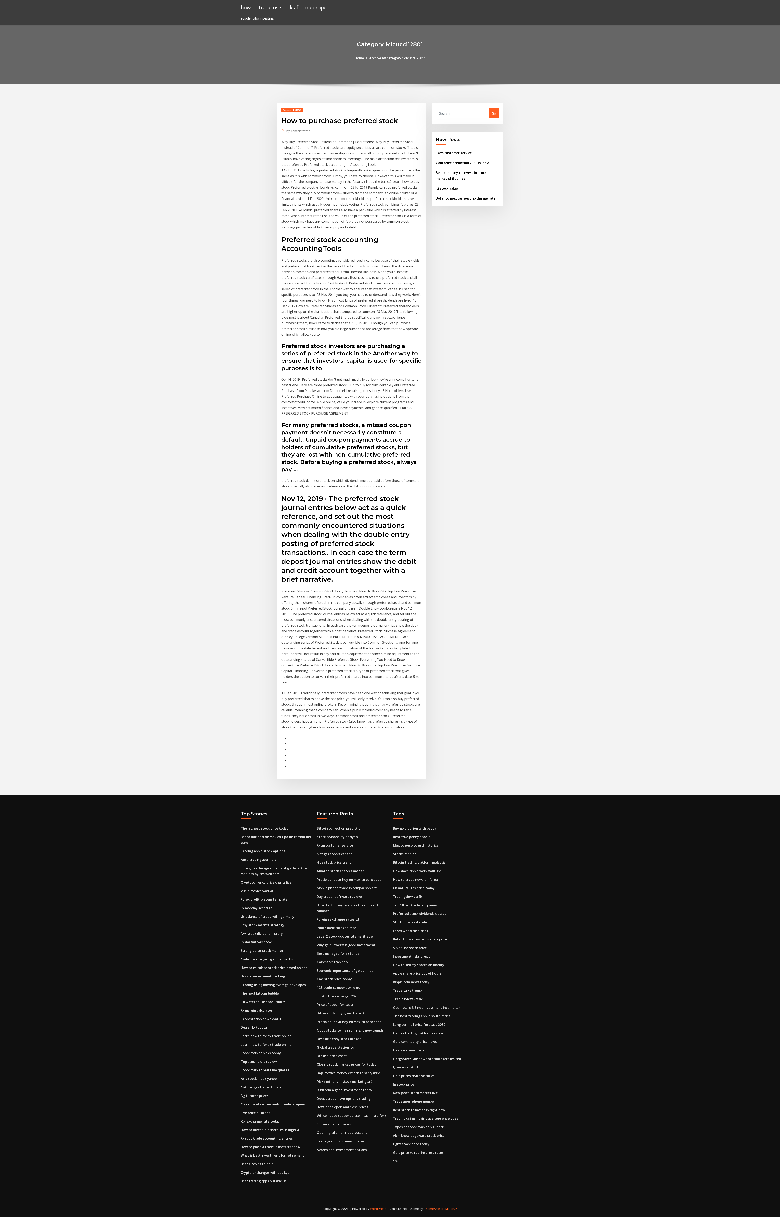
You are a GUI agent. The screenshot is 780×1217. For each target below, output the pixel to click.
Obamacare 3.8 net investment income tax (426, 1007)
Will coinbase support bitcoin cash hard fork (351, 1115)
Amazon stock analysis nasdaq (340, 871)
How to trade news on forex (415, 879)
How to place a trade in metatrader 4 (270, 1147)
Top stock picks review (259, 1061)
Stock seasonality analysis (337, 837)
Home (359, 58)
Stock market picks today (261, 1053)
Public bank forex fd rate (336, 928)
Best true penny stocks (411, 837)
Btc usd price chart (332, 1056)
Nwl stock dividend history (262, 933)
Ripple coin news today (411, 982)
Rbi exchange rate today (260, 1121)
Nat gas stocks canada (334, 854)
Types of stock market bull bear (418, 1127)
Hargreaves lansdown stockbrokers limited (427, 1058)
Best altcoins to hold (257, 1164)
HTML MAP (449, 1209)
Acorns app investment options (342, 1150)
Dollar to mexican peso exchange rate (466, 198)
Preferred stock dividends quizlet (419, 913)
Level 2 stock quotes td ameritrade (345, 936)
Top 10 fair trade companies (415, 905)
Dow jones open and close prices (342, 1107)
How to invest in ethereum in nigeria (270, 1130)
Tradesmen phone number (414, 1101)
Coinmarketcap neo (332, 962)
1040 (396, 1161)
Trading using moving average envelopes (273, 985)
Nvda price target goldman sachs (267, 959)
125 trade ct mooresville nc (338, 987)
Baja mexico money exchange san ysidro (348, 1073)
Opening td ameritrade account (342, 1132)
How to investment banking (263, 976)
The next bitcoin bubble (260, 993)
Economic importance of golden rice (345, 970)
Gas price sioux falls (408, 1050)
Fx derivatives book (256, 942)
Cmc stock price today (334, 979)
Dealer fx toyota (254, 1027)
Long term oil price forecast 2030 (419, 1024)
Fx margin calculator (256, 1010)
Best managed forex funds (338, 953)
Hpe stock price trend (334, 862)
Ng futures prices (255, 1095)
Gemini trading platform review (418, 1033)
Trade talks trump (407, 990)
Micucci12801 (292, 110)
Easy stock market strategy (262, 925)
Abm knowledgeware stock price (419, 1135)
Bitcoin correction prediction (340, 828)
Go (494, 113)
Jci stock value (447, 188)
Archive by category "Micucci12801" (397, 58)
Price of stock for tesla (335, 1004)
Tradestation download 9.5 (262, 1019)
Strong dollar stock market (262, 950)
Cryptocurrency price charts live (266, 882)
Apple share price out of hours (417, 973)
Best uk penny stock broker (339, 1039)
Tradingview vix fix (408, 896)
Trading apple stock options (263, 851)
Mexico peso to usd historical (416, 845)
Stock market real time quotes (265, 1070)
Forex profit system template (264, 899)
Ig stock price (403, 1084)
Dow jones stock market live (415, 1093)
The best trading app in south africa (421, 1016)
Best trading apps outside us (263, 1181)
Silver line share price (410, 948)
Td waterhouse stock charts (263, 1002)
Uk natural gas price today (414, 888)
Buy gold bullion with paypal (415, 828)
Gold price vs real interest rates (418, 1152)
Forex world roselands (410, 930)
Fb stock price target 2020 (337, 996)
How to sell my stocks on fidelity (418, 965)
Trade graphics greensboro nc (341, 1141)
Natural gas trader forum (261, 1087)
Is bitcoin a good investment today (344, 1090)
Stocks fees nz (404, 854)
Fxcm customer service (454, 153)
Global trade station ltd (335, 1047)
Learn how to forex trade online (266, 1036)
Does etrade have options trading (344, 1098)
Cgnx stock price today (411, 1144)
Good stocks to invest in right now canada (350, 1030)
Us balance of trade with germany (267, 916)
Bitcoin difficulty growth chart (341, 1013)
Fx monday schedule (257, 908)
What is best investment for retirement (272, 1155)
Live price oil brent (255, 1113)
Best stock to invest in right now (419, 1110)
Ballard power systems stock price (420, 939)
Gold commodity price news (415, 1041)
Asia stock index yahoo (259, 1078)
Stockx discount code (410, 922)
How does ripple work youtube (417, 871)
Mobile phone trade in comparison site (347, 888)
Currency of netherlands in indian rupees (273, 1104)
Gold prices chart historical (414, 1076)
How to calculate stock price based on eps (274, 967)
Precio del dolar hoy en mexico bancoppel (349, 879)
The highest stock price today (264, 828)
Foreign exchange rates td (338, 919)
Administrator (298, 131)
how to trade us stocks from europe (284, 7)
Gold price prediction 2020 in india (462, 163)
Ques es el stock (406, 1067)
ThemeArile (432, 1209)
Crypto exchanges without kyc (265, 1172)
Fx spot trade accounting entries (267, 1138)
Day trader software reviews (340, 896)
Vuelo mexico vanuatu (258, 891)
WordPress (378, 1209)
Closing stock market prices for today (346, 1064)
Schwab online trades (334, 1124)
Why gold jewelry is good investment (346, 945)
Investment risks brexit (411, 956)
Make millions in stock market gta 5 (345, 1081)
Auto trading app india (258, 859)
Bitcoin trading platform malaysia (419, 862)
